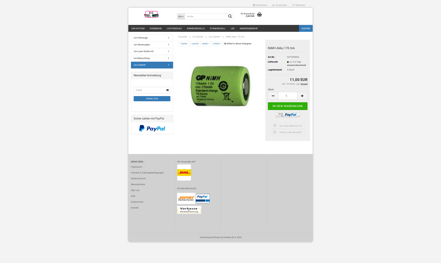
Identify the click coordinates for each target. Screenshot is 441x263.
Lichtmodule (174, 28)
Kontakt (135, 207)
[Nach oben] (431, 258)
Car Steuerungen (142, 44)
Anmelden (152, 98)
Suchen (306, 28)
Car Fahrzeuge (141, 37)
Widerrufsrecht (138, 178)
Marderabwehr (249, 28)
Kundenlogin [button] (280, 5)
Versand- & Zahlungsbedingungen (147, 172)
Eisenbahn (156, 28)
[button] (260, 5)
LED (233, 28)
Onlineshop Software (210, 237)
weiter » (205, 43)
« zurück (195, 43)
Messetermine (138, 184)
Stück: (271, 89)
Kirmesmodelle (196, 28)
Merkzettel (299, 5)
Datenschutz (137, 202)
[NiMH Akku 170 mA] (220, 85)
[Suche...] (230, 16)
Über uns (135, 190)
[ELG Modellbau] (151, 14)
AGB (133, 196)
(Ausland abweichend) (296, 65)
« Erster (183, 43)
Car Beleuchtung (142, 58)
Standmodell (217, 28)
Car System (138, 28)
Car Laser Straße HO (144, 51)
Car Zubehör (140, 65)
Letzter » (217, 43)
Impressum (136, 167)
